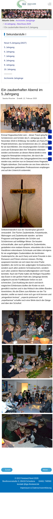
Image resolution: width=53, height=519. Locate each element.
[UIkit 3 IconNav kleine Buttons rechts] (26, 494)
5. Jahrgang (9, 47)
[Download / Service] (50, 137)
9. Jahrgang (9, 65)
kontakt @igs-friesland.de (28, 484)
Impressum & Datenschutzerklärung (36, 488)
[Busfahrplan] (50, 159)
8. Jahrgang (9, 61)
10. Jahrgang (10, 69)
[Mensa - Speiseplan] (50, 142)
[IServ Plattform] (50, 153)
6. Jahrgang (9, 52)
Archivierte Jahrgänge (13, 78)
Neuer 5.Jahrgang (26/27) (15, 43)
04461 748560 (45, 481)
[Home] (50, 131)
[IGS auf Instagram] (50, 148)
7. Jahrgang (9, 56)
